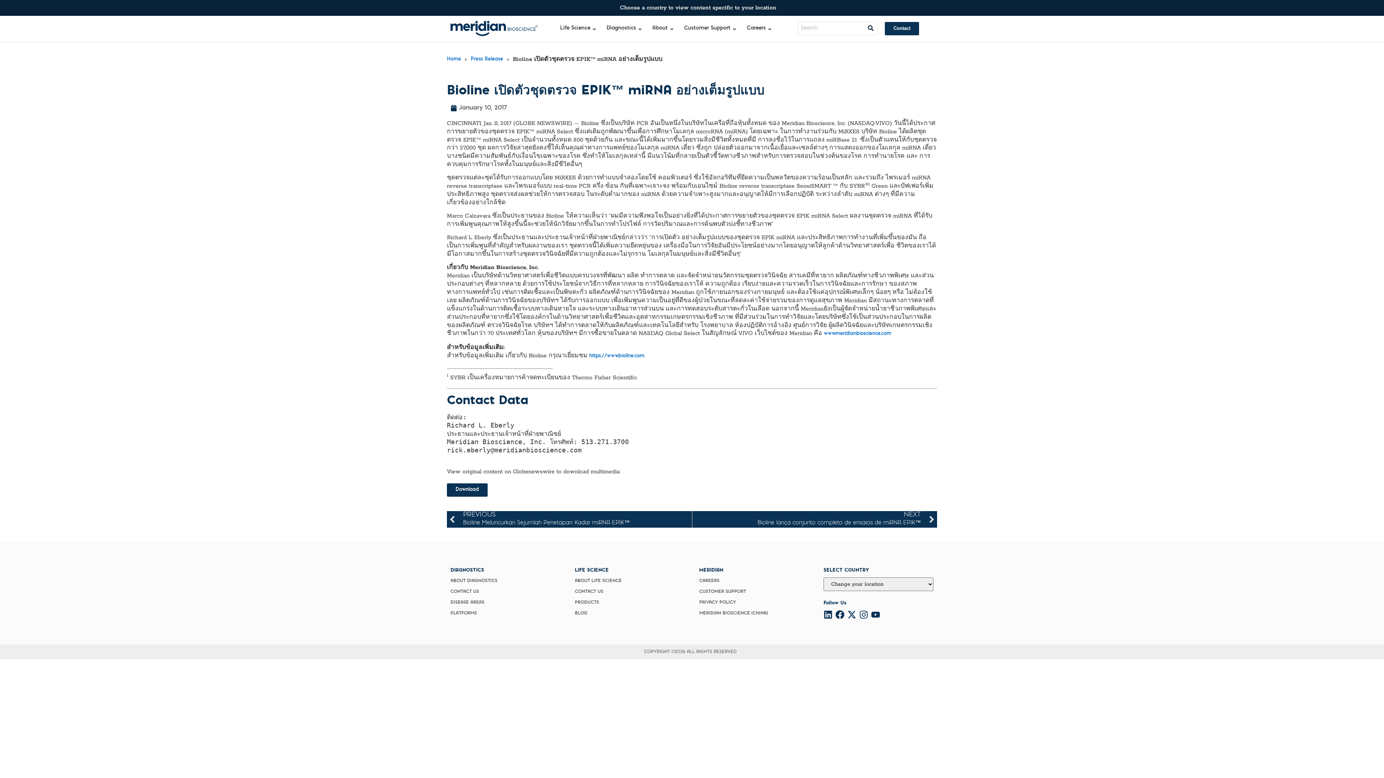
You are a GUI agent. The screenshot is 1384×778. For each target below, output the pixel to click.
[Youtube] (875, 614)
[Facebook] (839, 614)
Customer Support (722, 592)
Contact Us (465, 592)
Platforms (464, 613)
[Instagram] (863, 614)
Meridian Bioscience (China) (733, 613)
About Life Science (598, 581)
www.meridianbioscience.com (857, 334)
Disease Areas (467, 602)
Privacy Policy (717, 602)
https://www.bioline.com (616, 356)
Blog (581, 613)
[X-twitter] (851, 614)
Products (587, 602)
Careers (709, 581)
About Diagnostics (474, 581)
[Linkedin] (828, 614)
